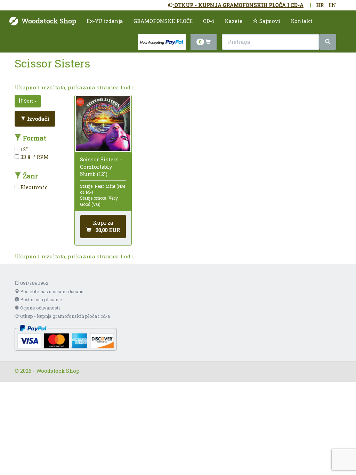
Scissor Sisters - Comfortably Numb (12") (101, 166)
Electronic (33, 187)
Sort (28, 101)
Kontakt (301, 20)
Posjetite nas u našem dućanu (51, 291)
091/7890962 (33, 283)
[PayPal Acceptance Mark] (65, 336)
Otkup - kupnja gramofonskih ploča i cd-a (64, 316)
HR (320, 4)
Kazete (233, 20)
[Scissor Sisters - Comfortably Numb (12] (103, 123)
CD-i (208, 20)
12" (23, 149)
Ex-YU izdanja (105, 20)
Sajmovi (269, 20)
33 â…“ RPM (34, 156)
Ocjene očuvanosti (39, 308)
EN (332, 4)
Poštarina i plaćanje (40, 299)
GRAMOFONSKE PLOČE (163, 20)
